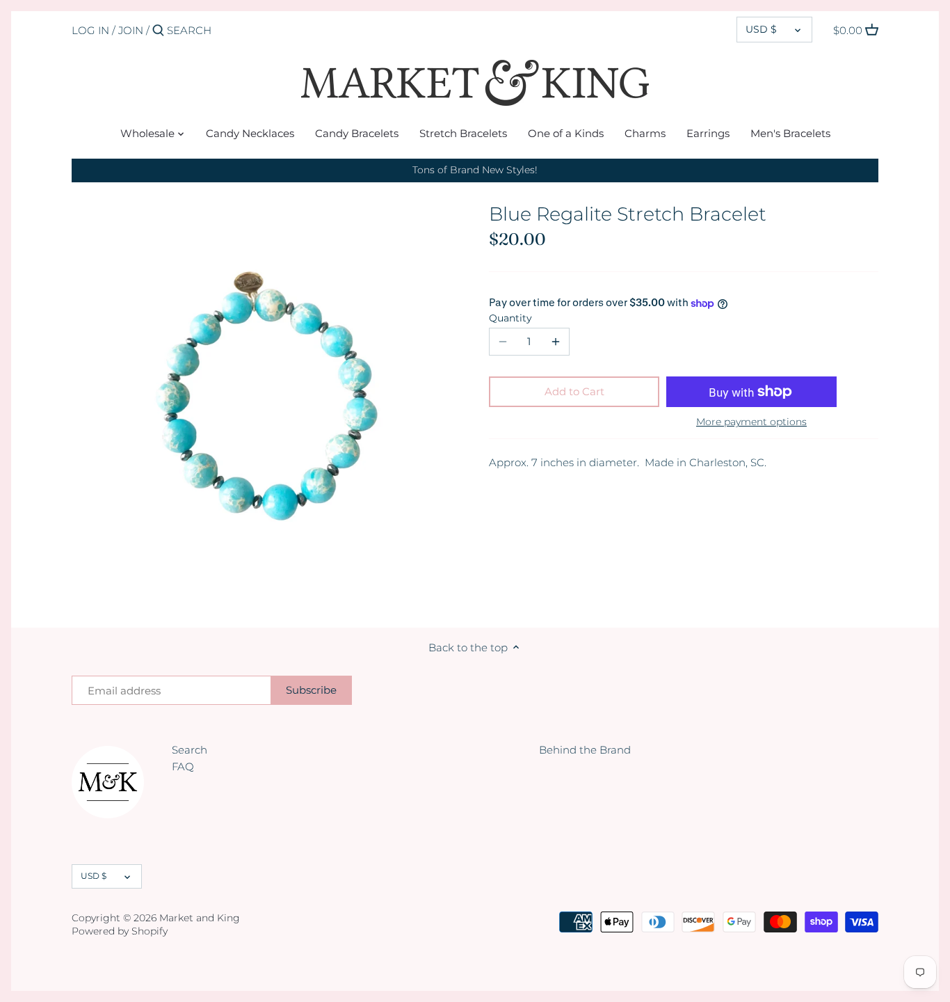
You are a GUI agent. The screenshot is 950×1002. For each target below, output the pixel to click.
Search (189, 749)
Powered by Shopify (120, 931)
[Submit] (158, 31)
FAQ (183, 766)
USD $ (761, 29)
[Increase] (555, 341)
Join (130, 30)
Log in (90, 30)
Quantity (510, 318)
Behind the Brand (585, 749)
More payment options (751, 422)
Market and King (199, 917)
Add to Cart (574, 391)
